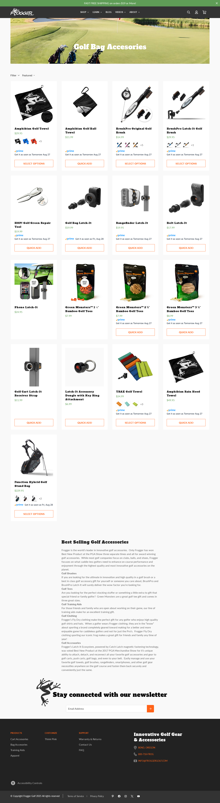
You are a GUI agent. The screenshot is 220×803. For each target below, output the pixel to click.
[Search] (188, 12)
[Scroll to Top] (213, 785)
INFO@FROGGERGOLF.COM (152, 760)
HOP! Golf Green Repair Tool (32, 225)
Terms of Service (75, 796)
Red (34, 141)
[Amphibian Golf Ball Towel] (84, 104)
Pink (127, 145)
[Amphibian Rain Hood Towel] (186, 367)
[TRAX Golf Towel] (135, 367)
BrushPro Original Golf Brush (133, 130)
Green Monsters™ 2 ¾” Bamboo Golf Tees (133, 309)
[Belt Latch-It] (186, 198)
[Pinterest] (112, 796)
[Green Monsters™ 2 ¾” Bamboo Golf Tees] (135, 282)
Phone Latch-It (26, 307)
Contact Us (85, 744)
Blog (108, 12)
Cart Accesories (19, 739)
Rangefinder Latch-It (132, 223)
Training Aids (17, 749)
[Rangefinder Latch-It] (135, 198)
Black (17, 141)
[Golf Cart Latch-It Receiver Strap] (33, 367)
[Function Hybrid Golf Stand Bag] (33, 457)
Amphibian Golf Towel (31, 128)
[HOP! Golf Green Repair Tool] (33, 198)
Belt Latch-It (177, 223)
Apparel (14, 755)
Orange (135, 145)
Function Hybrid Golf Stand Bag (30, 484)
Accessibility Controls (30, 782)
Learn (96, 12)
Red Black (26, 498)
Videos (119, 12)
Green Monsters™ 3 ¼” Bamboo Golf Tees (184, 309)
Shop (83, 12)
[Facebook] (119, 796)
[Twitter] (132, 796)
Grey (178, 145)
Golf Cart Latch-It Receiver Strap (28, 393)
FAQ (81, 749)
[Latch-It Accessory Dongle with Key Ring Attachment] (84, 367)
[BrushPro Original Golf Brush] (135, 104)
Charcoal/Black (34, 498)
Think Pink (51, 739)
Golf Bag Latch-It (78, 223)
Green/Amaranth (127, 404)
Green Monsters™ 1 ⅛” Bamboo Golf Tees (82, 309)
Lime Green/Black (135, 404)
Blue (26, 141)
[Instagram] (125, 796)
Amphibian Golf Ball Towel (80, 130)
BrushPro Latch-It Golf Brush (184, 130)
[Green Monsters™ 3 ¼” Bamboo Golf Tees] (186, 282)
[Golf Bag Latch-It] (84, 198)
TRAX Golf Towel (129, 391)
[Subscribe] (150, 708)
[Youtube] (138, 796)
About (133, 12)
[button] (204, 12)
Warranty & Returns (90, 739)
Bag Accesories (18, 744)
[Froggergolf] (22, 12)
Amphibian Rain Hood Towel (183, 393)
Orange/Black (119, 404)
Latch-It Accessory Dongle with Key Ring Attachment (82, 395)
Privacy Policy (97, 796)
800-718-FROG (146, 754)
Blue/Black (17, 498)
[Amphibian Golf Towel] (33, 104)
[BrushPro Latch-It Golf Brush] (186, 104)
